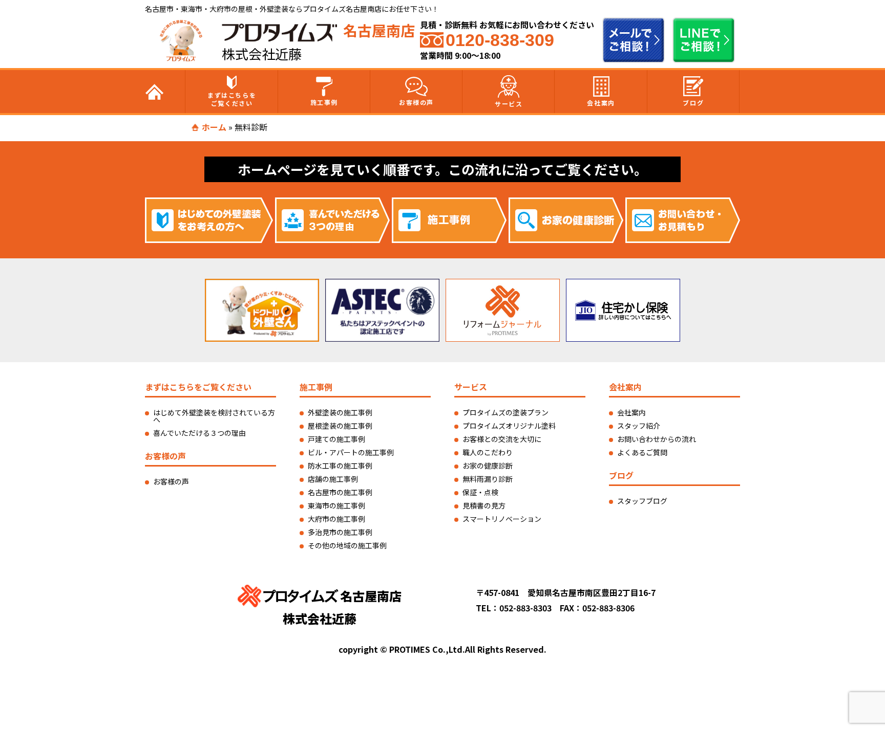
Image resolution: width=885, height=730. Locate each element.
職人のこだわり (487, 452)
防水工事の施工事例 (340, 465)
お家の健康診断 (487, 465)
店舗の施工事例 (333, 478)
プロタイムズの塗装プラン (505, 412)
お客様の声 (416, 102)
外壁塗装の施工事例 (340, 412)
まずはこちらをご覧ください (231, 99)
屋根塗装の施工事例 (340, 425)
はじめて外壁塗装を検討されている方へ (214, 416)
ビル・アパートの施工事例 (351, 452)
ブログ (693, 102)
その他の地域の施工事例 (347, 545)
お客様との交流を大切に (501, 439)
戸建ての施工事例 (336, 439)
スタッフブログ (642, 500)
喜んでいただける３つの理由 (199, 432)
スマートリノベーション (501, 518)
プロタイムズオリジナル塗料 (509, 425)
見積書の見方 (483, 505)
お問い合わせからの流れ (656, 439)
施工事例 (324, 102)
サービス (508, 103)
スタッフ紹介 (638, 425)
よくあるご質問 (642, 452)
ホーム (214, 127)
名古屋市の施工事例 (340, 492)
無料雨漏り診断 (487, 478)
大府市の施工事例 (336, 518)
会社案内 (601, 102)
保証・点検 (480, 492)
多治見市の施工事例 (340, 532)
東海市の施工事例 (336, 505)
